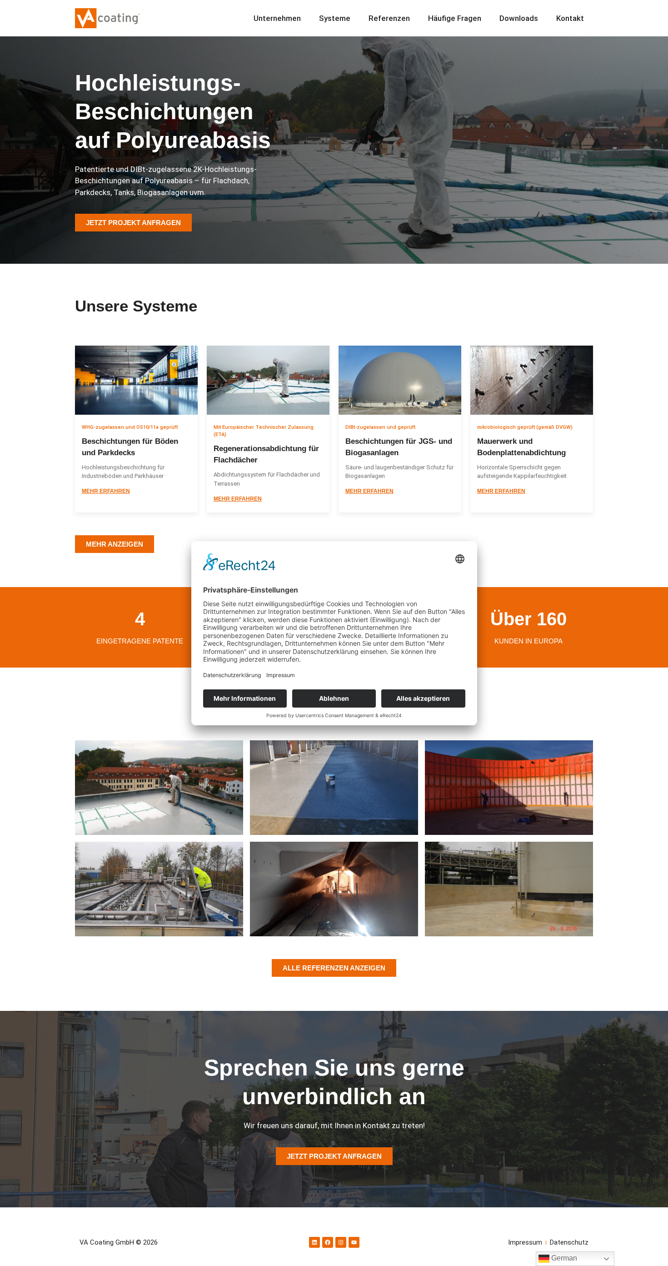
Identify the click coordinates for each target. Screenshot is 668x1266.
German (563, 1258)
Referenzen (389, 18)
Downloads (518, 18)
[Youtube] (354, 1242)
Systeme (334, 18)
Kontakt (570, 18)
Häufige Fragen (454, 18)
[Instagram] (340, 1242)
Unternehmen (277, 18)
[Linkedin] (314, 1242)
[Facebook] (327, 1242)
